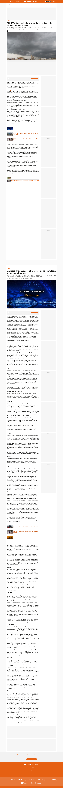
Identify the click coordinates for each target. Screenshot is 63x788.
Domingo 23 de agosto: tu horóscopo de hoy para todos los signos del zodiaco (26, 128)
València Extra (9, 278)
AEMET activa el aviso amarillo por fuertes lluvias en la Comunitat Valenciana (25, 139)
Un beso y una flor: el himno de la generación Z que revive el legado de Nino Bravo (25, 134)
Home (7, 4)
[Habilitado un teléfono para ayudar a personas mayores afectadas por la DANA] (9, 181)
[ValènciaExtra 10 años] (31, 1)
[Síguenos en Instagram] (15, 1)
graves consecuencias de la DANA (17, 90)
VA (17, 1)
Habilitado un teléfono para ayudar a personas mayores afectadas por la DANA (25, 180)
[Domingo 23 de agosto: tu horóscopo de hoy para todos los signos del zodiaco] (10, 128)
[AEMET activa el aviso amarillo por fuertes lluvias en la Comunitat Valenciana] (10, 139)
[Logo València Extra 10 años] (31, 765)
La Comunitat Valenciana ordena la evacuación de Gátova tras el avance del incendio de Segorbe (25, 537)
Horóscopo (9, 268)
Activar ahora (34, 312)
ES (19, 1)
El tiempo (8, 20)
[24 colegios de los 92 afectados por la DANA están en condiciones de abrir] (9, 178)
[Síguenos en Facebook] (12, 1)
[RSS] (16, 1)
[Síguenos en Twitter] (13, 1)
